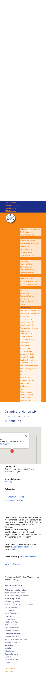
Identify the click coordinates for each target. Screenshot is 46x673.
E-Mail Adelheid (11, 205)
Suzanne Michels (27, 270)
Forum (22, 305)
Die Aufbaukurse (27, 255)
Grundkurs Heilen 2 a (16, 500)
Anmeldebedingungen (22, 546)
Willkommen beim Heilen (30, 226)
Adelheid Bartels (26, 264)
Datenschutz (10, 668)
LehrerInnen (25, 258)
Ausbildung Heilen (27, 238)
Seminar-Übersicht (27, 275)
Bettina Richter (26, 267)
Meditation (24, 299)
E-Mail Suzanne (11, 211)
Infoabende (24, 293)
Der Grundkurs (26, 249)
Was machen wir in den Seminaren (19, 604)
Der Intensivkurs (26, 252)
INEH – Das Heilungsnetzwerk (17, 596)
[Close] (26, 436)
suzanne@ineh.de (13, 564)
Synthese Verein (26, 302)
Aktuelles (23, 287)
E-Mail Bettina (10, 208)
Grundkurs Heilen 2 (15, 496)
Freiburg (8, 481)
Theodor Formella (27, 273)
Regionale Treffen (27, 296)
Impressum (9, 671)
